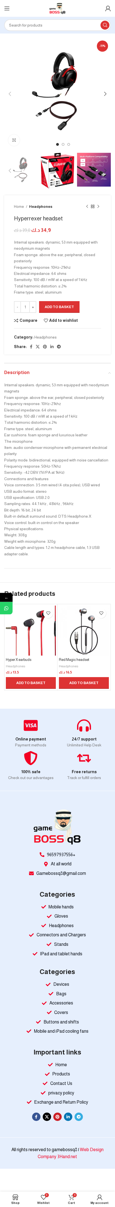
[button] (31, 683)
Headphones (40, 206)
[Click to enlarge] (14, 140)
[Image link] (57, 827)
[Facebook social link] (31, 346)
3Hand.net (67, 1156)
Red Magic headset (74, 660)
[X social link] (37, 346)
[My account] (108, 8)
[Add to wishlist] (48, 613)
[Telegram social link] (59, 346)
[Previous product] (87, 207)
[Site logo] (57, 8)
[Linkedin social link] (52, 346)
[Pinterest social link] (45, 346)
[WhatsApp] (6, 608)
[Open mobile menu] (7, 8)
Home (19, 206)
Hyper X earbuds (18, 660)
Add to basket (59, 307)
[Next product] (98, 207)
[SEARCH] (104, 25)
